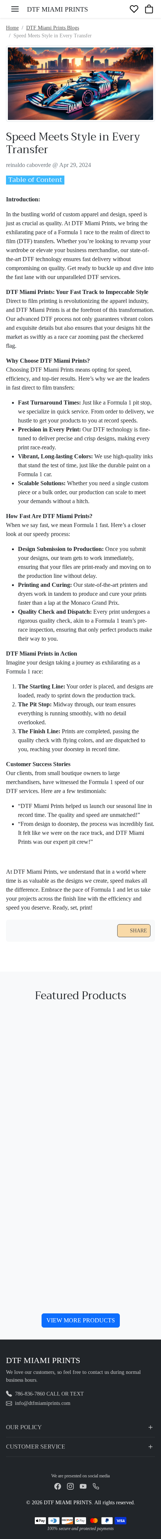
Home (12, 28)
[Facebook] (57, 1486)
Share (138, 930)
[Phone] (95, 1486)
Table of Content (35, 180)
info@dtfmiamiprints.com (42, 1403)
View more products (80, 1320)
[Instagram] (70, 1486)
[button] (15, 9)
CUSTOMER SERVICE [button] (35, 1447)
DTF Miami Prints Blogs (52, 28)
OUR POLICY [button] (24, 1427)
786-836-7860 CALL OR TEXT (49, 1394)
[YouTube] (83, 1486)
